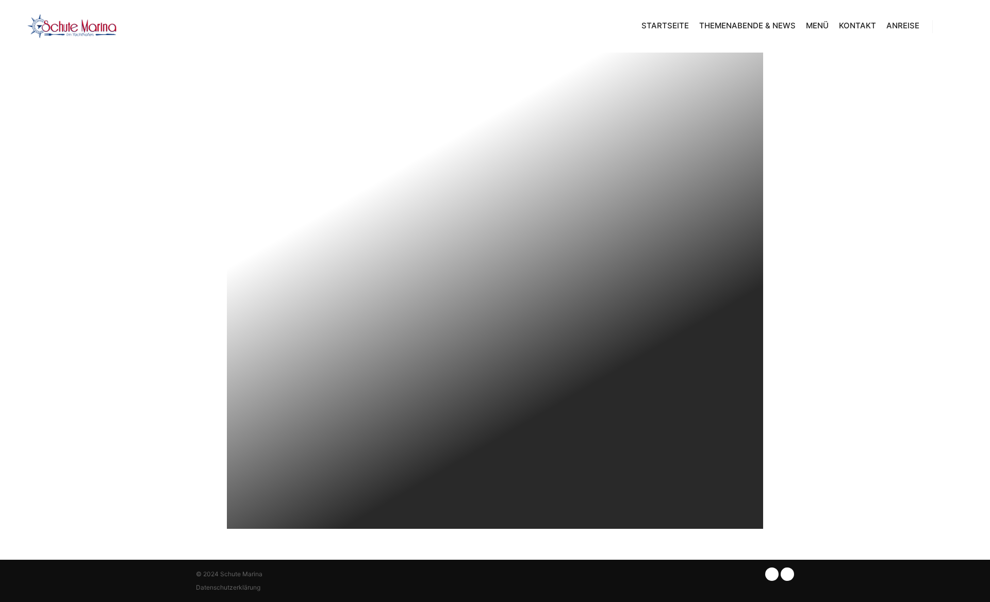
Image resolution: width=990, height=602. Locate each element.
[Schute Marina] (72, 26)
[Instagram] (962, 26)
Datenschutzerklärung (228, 587)
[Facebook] (947, 26)
